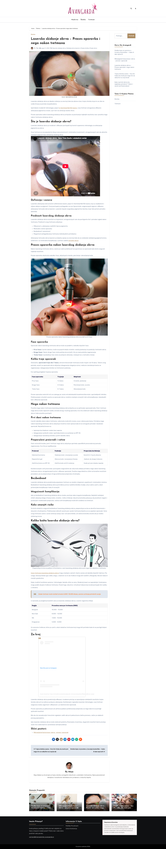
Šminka (83, 19)
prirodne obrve (73, 240)
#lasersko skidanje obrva (59, 48)
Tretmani (91, 19)
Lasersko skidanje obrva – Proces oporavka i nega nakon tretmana (124, 67)
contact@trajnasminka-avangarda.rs (41, 837)
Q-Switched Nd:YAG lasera (68, 108)
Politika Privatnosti (72, 826)
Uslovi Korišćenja (71, 828)
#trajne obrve (93, 48)
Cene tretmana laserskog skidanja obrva (45, 573)
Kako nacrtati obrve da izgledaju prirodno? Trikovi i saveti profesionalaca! (124, 84)
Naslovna (74, 19)
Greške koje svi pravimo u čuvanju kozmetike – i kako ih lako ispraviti (124, 52)
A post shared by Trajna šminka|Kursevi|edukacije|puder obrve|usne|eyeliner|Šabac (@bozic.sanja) (67, 694)
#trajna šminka (84, 48)
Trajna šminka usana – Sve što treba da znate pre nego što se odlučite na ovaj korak (125, 75)
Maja (37, 48)
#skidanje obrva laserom (73, 48)
